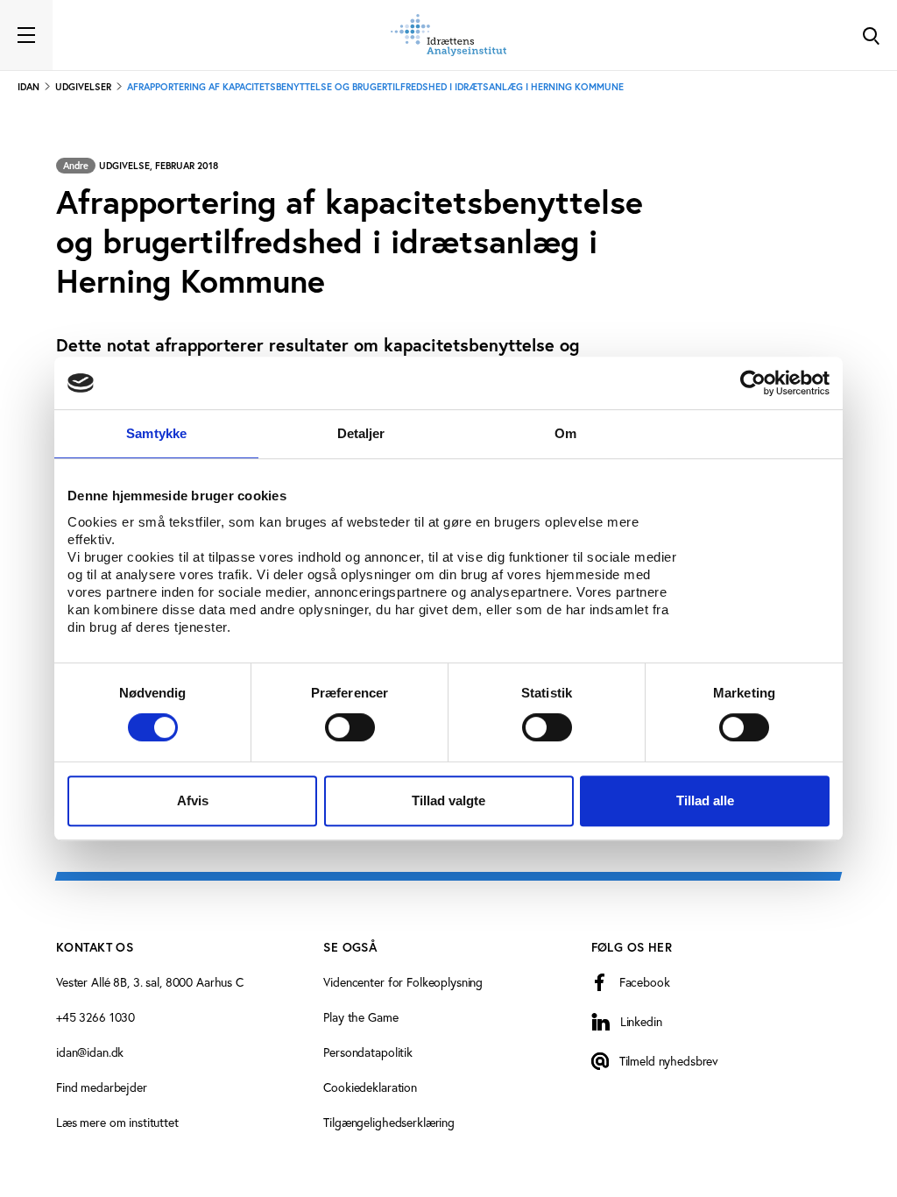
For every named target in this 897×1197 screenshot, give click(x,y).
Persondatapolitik (368, 1052)
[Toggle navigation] (26, 35)
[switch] (350, 727)
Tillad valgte (448, 800)
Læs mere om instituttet (117, 1122)
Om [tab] (565, 433)
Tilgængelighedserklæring (389, 1122)
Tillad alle (705, 800)
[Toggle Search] (870, 35)
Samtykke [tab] (156, 433)
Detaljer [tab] (361, 433)
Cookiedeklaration (370, 1087)
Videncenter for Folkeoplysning (403, 982)
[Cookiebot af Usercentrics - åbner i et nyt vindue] (753, 383)
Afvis (192, 800)
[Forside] (448, 35)
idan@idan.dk (90, 1052)
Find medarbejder (101, 1087)
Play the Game (360, 1017)
